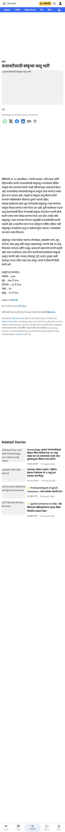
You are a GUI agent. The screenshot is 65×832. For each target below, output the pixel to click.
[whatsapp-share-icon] (4, 123)
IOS (29, 334)
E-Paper (18, 829)
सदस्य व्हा (14, 300)
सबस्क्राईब (46, 3)
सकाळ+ (59, 829)
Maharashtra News (10, 321)
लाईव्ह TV (47, 829)
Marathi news (18, 318)
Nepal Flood (30, 9)
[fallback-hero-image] (14, 455)
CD (3, 110)
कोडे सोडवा (22, 306)
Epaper (7, 9)
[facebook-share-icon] (17, 123)
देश (41, 9)
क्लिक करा (51, 312)
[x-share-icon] (10, 123)
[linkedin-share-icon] (23, 123)
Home (6, 829)
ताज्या (17, 9)
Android (19, 334)
